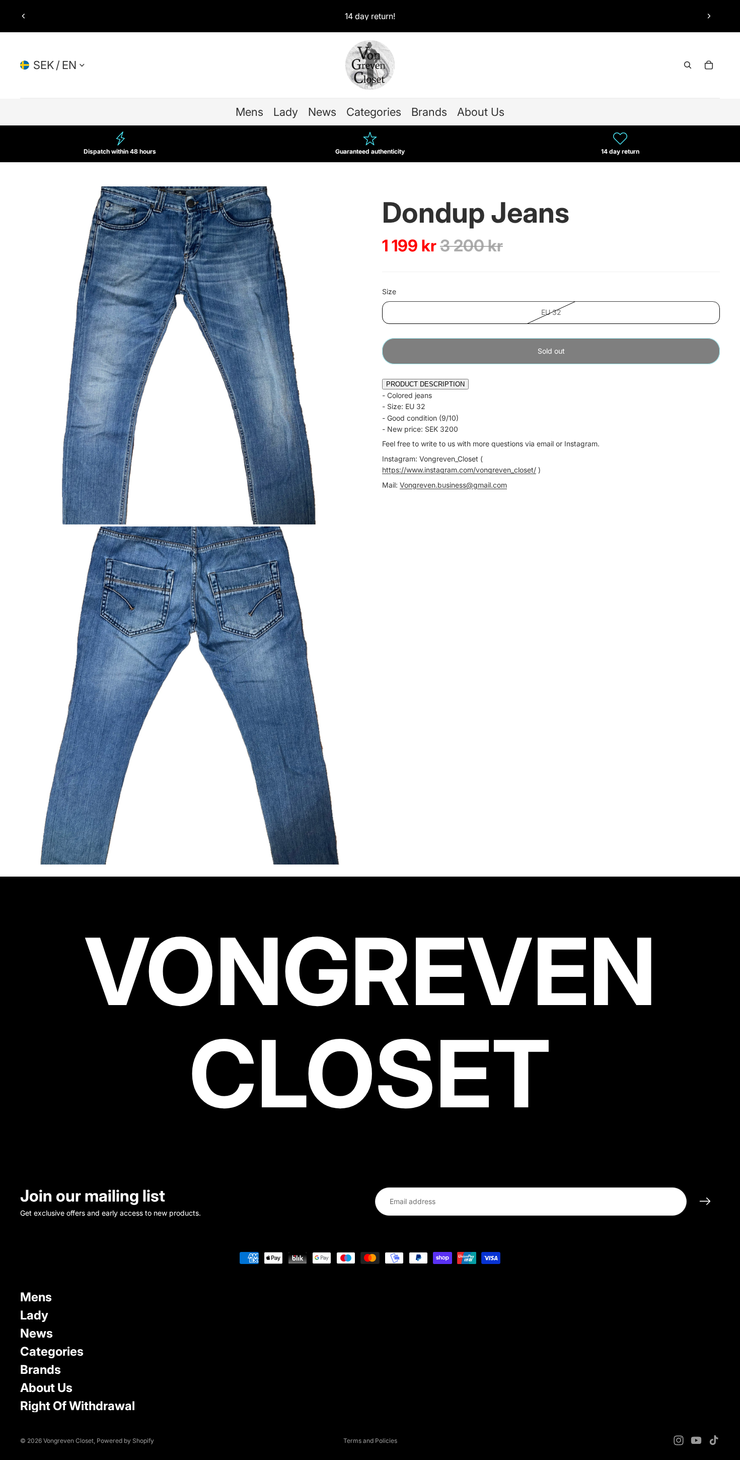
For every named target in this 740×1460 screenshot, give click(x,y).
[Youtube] (696, 1440)
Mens (36, 1297)
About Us (46, 1387)
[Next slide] (709, 16)
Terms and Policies (370, 1440)
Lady (34, 1315)
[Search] (688, 65)
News (36, 1333)
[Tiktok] (714, 1440)
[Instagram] (679, 1440)
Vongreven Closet (68, 1440)
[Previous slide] (24, 16)
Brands (40, 1369)
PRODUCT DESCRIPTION (425, 384)
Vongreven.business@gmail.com (453, 485)
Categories (52, 1351)
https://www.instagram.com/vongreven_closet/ (459, 470)
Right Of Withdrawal (77, 1406)
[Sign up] (705, 1201)
